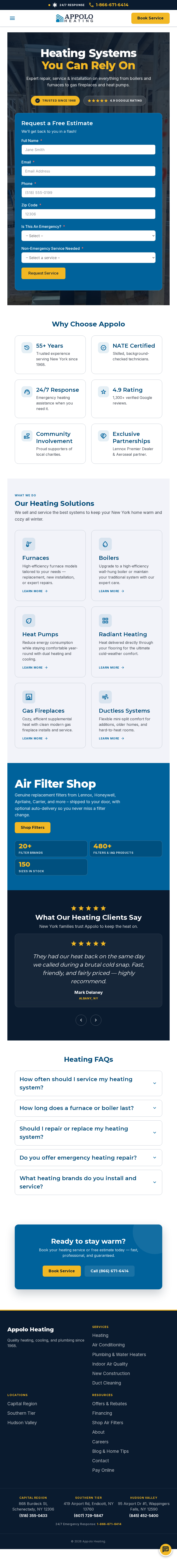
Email (26, 162)
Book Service (150, 18)
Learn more (35, 591)
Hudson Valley (22, 1422)
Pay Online (103, 1470)
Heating (100, 1335)
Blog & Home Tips (110, 1451)
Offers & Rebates (109, 1403)
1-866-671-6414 (108, 5)
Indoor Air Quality (110, 1364)
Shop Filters (32, 827)
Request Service (43, 273)
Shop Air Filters (107, 1422)
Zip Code (29, 205)
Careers (100, 1441)
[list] (88, 972)
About (98, 1432)
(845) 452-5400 (143, 1515)
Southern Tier (21, 1413)
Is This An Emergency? (41, 226)
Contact (100, 1460)
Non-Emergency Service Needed (50, 248)
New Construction (111, 1373)
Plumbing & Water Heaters (119, 1354)
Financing (102, 1413)
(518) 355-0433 (33, 1515)
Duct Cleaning (106, 1383)
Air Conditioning (108, 1345)
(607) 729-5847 (88, 1515)
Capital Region (22, 1403)
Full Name (29, 140)
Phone (26, 183)
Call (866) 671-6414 (110, 1271)
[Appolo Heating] (74, 18)
